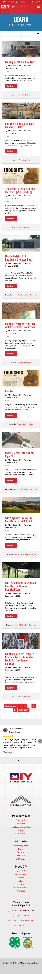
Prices (21, 849)
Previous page (11, 706)
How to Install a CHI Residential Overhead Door (18, 257)
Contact (21, 890)
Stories (21, 877)
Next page (23, 710)
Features (21, 823)
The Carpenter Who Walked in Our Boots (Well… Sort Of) (20, 190)
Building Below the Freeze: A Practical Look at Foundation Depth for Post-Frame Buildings (19, 659)
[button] (2, 741)
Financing (21, 852)
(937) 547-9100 (23, 915)
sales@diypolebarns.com (23, 920)
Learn (21, 884)
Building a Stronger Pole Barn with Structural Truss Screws (20, 325)
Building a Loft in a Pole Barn (20, 62)
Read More (10, 86)
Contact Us (23, 925)
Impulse (9, 391)
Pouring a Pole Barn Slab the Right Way (20, 454)
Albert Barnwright (14, 66)
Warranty (21, 855)
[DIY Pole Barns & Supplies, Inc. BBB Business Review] (21, 791)
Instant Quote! (21, 845)
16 (15, 710)
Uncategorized (24, 160)
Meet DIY (21, 871)
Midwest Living (18, 554)
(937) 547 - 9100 (18, 6)
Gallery (21, 881)
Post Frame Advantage (21, 827)
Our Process (21, 833)
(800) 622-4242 (18, 910)
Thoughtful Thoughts (25, 424)
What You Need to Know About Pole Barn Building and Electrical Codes (20, 586)
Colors (21, 830)
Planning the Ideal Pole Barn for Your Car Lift (19, 125)
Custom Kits (21, 820)
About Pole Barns (24, 95)
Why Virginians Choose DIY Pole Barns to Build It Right (19, 519)
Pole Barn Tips (31, 295)
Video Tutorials (21, 887)
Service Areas (21, 874)
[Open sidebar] (38, 33)
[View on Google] (5, 730)
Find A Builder (21, 858)
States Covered (30, 554)
